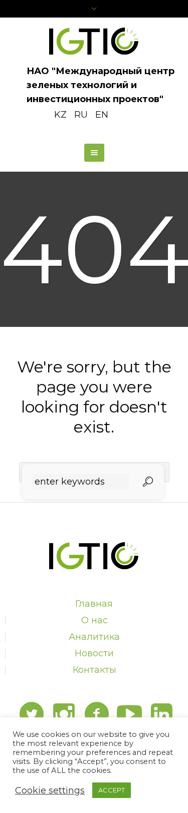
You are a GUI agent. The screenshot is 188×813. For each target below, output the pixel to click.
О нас (94, 620)
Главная (94, 603)
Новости (94, 653)
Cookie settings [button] (50, 790)
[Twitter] (31, 714)
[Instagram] (64, 714)
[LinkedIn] (161, 714)
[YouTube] (129, 714)
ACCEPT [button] (111, 790)
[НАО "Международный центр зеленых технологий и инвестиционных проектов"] (94, 41)
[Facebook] (96, 714)
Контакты (94, 669)
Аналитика (94, 636)
